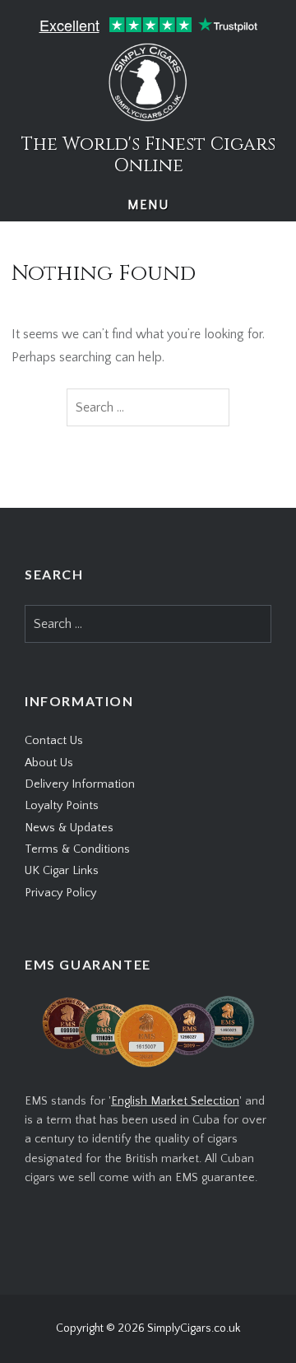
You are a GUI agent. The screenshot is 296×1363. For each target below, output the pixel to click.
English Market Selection (175, 1101)
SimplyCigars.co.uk (193, 1328)
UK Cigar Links (62, 870)
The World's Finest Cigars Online (148, 155)
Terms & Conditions (77, 849)
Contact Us (54, 740)
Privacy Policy (60, 893)
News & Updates (69, 828)
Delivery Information (80, 784)
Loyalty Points (62, 805)
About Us (49, 763)
